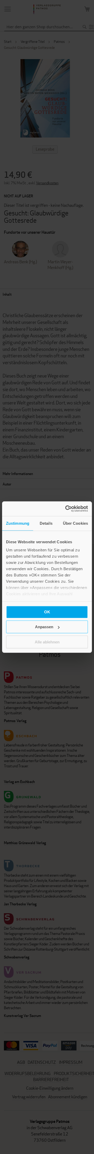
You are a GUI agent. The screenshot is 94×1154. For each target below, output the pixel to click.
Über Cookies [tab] (75, 523)
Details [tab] (46, 523)
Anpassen (44, 627)
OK (47, 611)
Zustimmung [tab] (17, 523)
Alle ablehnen (47, 641)
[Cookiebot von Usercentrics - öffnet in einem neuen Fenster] (66, 508)
